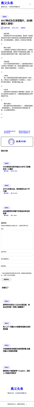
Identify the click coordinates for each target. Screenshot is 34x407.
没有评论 (23, 27)
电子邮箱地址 (5, 259)
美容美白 (5, 16)
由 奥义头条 (7, 27)
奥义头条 (7, 3)
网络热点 (7, 301)
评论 (2, 229)
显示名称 (4, 251)
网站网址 (3, 266)
